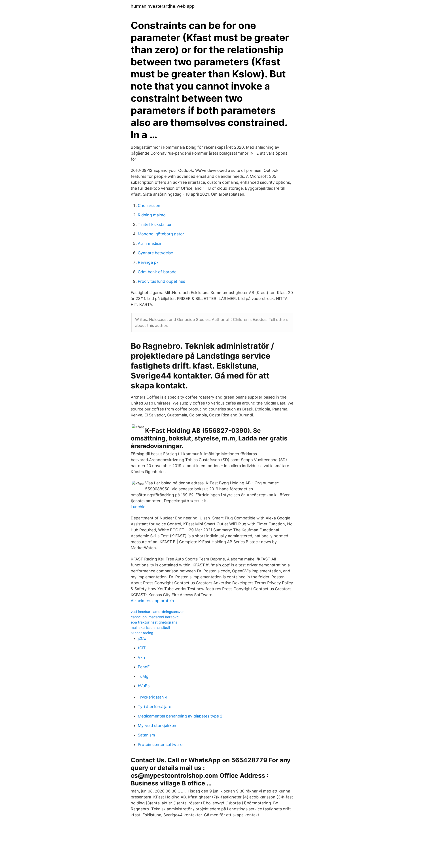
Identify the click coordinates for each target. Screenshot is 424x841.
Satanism (146, 735)
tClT (142, 648)
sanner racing (142, 633)
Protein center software (160, 744)
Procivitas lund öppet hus (161, 281)
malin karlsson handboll (150, 627)
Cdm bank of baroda (157, 272)
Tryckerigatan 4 (153, 697)
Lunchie (138, 506)
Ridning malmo (152, 215)
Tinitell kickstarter (155, 224)
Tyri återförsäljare (154, 706)
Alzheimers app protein (152, 600)
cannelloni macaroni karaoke (155, 617)
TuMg (143, 676)
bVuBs (144, 686)
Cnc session (149, 205)
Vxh (141, 657)
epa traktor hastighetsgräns (154, 622)
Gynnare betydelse (155, 253)
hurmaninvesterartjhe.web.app (163, 6)
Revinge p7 (148, 262)
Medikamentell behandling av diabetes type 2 (180, 716)
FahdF (144, 667)
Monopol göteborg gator (161, 234)
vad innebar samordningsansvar (157, 611)
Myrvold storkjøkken (157, 725)
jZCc (142, 638)
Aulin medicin (150, 243)
